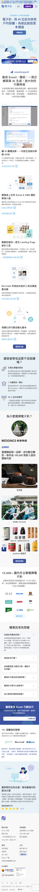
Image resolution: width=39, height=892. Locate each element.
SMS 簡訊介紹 (7, 213)
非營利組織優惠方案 (9, 861)
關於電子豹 (23, 848)
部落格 (4, 851)
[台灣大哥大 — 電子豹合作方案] (8, 871)
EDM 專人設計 (25, 834)
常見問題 (5, 848)
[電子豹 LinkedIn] (11, 883)
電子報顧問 (23, 837)
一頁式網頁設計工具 (9, 837)
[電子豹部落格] (3, 883)
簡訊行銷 (5, 834)
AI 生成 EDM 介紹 (8, 166)
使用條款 (12, 890)
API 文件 (5, 855)
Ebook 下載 (6, 858)
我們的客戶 (19, 616)
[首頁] (7, 6)
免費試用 (28, 6)
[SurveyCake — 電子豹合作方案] (8, 875)
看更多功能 (20, 346)
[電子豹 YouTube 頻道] (20, 883)
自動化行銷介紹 (7, 339)
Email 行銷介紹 (7, 207)
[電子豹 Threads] (16, 883)
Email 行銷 (5, 830)
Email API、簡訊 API (9, 840)
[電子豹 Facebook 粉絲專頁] (7, 883)
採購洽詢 (23, 854)
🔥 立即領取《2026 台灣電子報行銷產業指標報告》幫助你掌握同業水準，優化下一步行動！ (19, 1)
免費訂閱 (32, 718)
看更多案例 (20, 561)
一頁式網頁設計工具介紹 (10, 257)
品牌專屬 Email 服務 (27, 830)
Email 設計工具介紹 (9, 298)
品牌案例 (5, 447)
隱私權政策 (5, 890)
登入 (18, 6)
